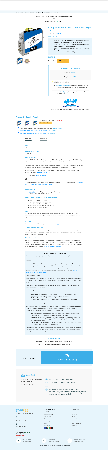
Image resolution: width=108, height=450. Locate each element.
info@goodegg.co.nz (20, 426)
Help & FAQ (46, 411)
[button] (43, 28)
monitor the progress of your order (52, 246)
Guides (73, 416)
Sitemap (73, 428)
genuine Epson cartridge (43, 172)
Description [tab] (28, 138)
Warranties (74, 425)
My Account (46, 418)
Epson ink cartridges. (41, 175)
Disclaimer (74, 421)
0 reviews (58, 33)
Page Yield (32, 192)
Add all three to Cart (45, 122)
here (58, 224)
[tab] (43, 138)
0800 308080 (27, 432)
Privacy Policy (75, 418)
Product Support (47, 421)
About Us (74, 411)
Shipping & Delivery (48, 414)
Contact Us (74, 414)
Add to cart (62, 60)
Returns (45, 423)
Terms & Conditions (76, 423)
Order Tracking (47, 416)
